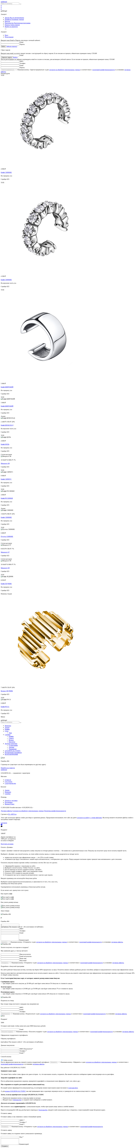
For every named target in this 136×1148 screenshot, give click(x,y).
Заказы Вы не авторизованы (14, 18)
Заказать (4, 942)
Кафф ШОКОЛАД (7, 425)
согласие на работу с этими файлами (89, 817)
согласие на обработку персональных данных (64, 70)
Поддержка (8, 802)
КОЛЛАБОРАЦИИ (11, 754)
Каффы (7, 729)
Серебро (7, 734)
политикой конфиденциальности (103, 70)
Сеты (6, 731)
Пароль (12, 25)
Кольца (11, 740)
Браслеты (12, 742)
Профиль (14, 19)
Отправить (5, 963)
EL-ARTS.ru (12, 814)
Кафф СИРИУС (6, 479)
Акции (7, 727)
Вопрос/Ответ (9, 804)
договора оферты (117, 942)
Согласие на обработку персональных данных (28, 811)
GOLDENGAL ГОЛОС (13, 751)
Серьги (11, 738)
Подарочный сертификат (13, 752)
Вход (6, 35)
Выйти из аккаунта (11, 26)
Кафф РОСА (5, 707)
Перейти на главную (8, 768)
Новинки (8, 726)
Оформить (54, 1062)
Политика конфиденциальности (55, 811)
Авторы (11, 747)
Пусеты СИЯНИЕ (7, 536)
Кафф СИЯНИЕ (6, 172)
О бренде (8, 780)
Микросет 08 (5, 463)
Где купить (8, 781)
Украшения (12, 749)
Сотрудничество (10, 783)
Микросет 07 (5, 552)
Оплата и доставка (11, 800)
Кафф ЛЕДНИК (6, 583)
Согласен (4, 823)
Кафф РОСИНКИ (7, 498)
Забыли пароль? (11, 46)
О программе (13, 745)
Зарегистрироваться (8, 70)
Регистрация (9, 37)
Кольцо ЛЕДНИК (7, 691)
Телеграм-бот (42, 1110)
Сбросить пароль (7, 57)
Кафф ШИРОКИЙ (7, 387)
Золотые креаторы (11, 743)
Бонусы (7, 21)
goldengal (4, 1)
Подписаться (5, 1014)
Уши (10, 733)
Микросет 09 (5, 568)
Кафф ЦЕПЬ (5, 444)
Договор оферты (6, 811)
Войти (3, 46)
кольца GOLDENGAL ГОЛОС (15, 1091)
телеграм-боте (73, 1088)
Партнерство (17, 23)
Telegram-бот (17, 1100)
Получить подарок (7, 844)
